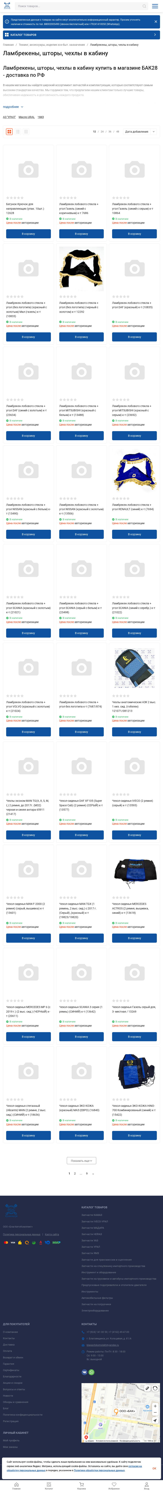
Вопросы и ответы (14, 1389)
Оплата (7, 1350)
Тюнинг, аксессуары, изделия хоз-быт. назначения (52, 44)
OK (154, 1468)
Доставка (9, 1344)
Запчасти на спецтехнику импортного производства (113, 1266)
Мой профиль (11, 1440)
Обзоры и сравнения (15, 1402)
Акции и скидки (12, 1382)
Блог (6, 1408)
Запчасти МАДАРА (93, 1227)
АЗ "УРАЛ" (9, 117)
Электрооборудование (95, 1310)
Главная (8, 44)
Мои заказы (10, 1446)
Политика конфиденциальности (23, 1414)
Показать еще (80, 1160)
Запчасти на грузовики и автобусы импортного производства (119, 1278)
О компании (10, 1331)
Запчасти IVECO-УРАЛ (95, 1221)
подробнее (11, 107)
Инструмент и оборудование (99, 1272)
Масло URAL (27, 117)
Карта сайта (52, 1234)
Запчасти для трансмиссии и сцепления (107, 1259)
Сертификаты (11, 1370)
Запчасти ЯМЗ (90, 1253)
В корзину (28, 233)
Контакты (9, 1338)
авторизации (30, 222)
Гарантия (8, 1363)
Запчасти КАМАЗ (92, 1214)
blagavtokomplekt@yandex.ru (103, 1345)
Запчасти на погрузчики (96, 1304)
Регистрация (10, 1421)
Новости (8, 1395)
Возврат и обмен (13, 1357)
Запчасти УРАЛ (91, 1246)
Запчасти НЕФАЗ (92, 1234)
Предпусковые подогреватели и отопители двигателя (114, 1285)
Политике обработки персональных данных (99, 1470)
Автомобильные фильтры (97, 1297)
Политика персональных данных (21, 1234)
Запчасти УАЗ (90, 1240)
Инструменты (90, 1291)
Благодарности (12, 1376)
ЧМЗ (41, 117)
